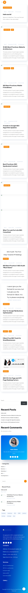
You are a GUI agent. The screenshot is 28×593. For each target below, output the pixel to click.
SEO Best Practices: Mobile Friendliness (12, 86)
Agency (5, 331)
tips (14, 516)
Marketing (7, 29)
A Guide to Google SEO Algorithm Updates (11, 127)
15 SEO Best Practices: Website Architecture (14, 48)
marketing (10, 513)
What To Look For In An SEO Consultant (12, 231)
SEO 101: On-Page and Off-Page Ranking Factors (12, 379)
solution (24, 513)
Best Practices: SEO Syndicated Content (10, 165)
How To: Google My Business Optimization (13, 312)
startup (3, 516)
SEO (12, 29)
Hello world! (7, 14)
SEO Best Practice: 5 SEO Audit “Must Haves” (14, 267)
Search (2, 400)
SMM (19, 513)
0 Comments (18, 11)
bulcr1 (5, 11)
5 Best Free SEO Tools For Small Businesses (12, 339)
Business (6, 146)
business (3, 513)
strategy (9, 516)
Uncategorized (7, 7)
